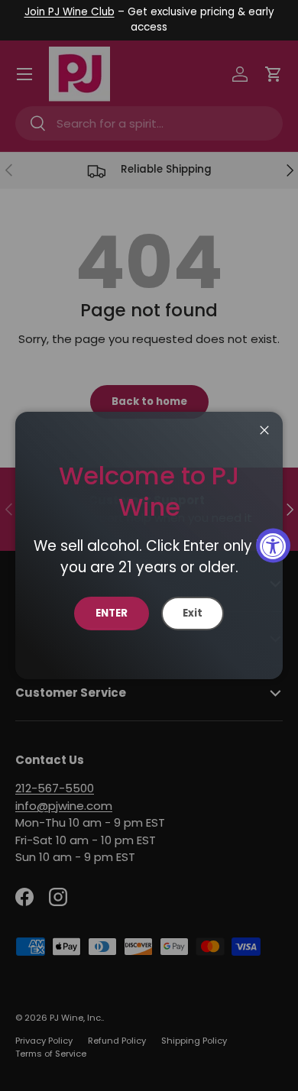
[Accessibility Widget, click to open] (273, 546)
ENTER (112, 613)
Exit (192, 613)
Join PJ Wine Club (69, 12)
